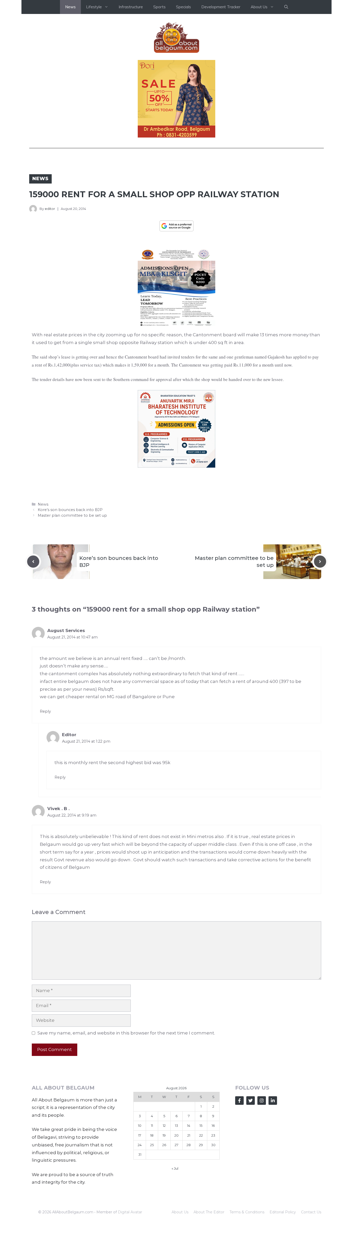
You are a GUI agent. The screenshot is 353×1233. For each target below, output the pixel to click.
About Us (180, 1212)
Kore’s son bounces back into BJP (70, 509)
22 (201, 1135)
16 (213, 1125)
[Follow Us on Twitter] (250, 1100)
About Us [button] (259, 6)
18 (152, 1135)
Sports (159, 6)
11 (152, 1125)
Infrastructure (131, 6)
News (70, 6)
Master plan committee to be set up (72, 515)
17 (139, 1135)
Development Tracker (220, 6)
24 (140, 1145)
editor (50, 209)
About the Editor (209, 1212)
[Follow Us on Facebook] (239, 1100)
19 (164, 1135)
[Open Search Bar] (286, 7)
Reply (45, 711)
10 (139, 1125)
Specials (183, 6)
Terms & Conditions (246, 1212)
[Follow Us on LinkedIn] (272, 1100)
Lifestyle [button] (94, 6)
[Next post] (320, 561)
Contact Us (311, 1212)
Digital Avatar (130, 1212)
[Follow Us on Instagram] (261, 1100)
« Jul (175, 1168)
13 (176, 1125)
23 (213, 1135)
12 (164, 1125)
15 (200, 1125)
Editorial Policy (283, 1212)
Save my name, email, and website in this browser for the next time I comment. (126, 1033)
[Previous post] (33, 561)
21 (188, 1135)
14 (188, 1125)
